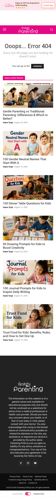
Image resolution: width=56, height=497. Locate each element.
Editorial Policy (41, 476)
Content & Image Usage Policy (20, 479)
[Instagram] (28, 463)
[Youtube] (35, 463)
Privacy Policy (14, 476)
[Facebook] (21, 463)
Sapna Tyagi (8, 122)
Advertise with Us (41, 479)
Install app (48, 5)
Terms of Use (28, 476)
